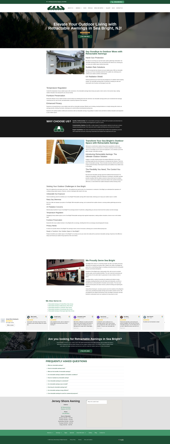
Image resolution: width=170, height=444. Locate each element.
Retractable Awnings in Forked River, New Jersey (60, 304)
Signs (84, 8)
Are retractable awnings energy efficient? (58, 390)
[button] (26, 322)
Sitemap (79, 439)
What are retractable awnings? (55, 365)
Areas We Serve (98, 8)
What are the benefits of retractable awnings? (59, 371)
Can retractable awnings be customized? (58, 380)
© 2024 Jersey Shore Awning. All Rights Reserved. (57, 439)
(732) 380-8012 (65, 413)
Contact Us (119, 8)
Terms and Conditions (88, 439)
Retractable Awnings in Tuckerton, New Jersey (60, 307)
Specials (90, 8)
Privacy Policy (73, 439)
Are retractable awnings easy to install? (58, 384)
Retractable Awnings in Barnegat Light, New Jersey (61, 310)
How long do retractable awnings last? (57, 387)
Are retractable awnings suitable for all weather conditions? (63, 374)
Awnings (78, 8)
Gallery (108, 8)
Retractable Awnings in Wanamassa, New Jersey (60, 305)
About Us (70, 8)
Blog (113, 8)
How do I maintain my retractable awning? (58, 377)
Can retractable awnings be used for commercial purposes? (63, 393)
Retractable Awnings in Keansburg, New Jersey (60, 309)
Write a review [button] (10, 325)
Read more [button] (52, 328)
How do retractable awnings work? (56, 368)
